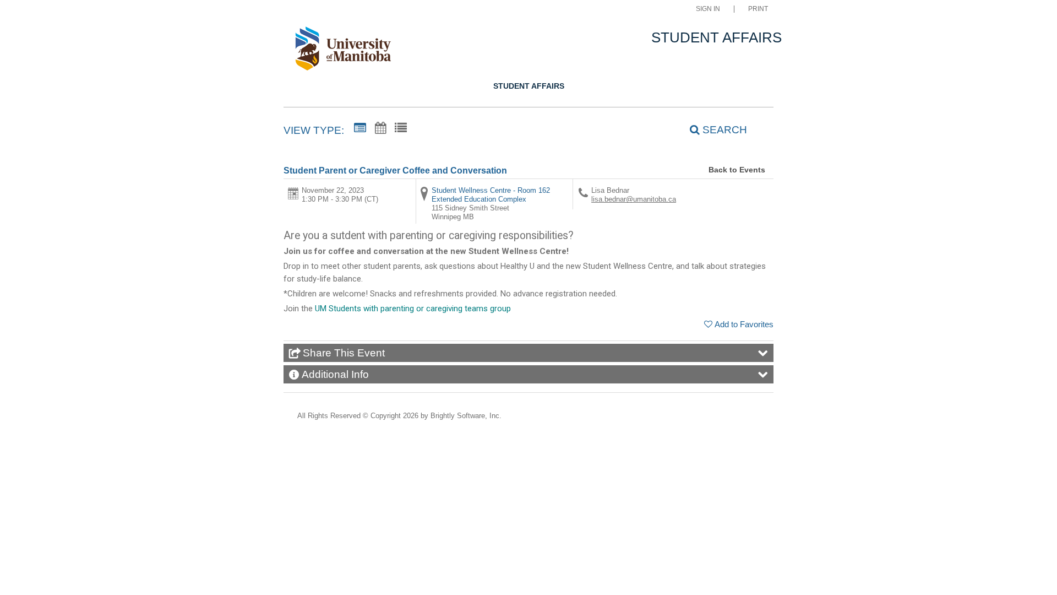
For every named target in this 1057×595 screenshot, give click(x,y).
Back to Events (737, 169)
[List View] (401, 128)
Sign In (708, 9)
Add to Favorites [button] (744, 324)
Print (758, 9)
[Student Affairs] (349, 50)
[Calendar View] (380, 128)
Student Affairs (528, 86)
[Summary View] (360, 128)
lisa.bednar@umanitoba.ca (633, 199)
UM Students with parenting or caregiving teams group (413, 308)
